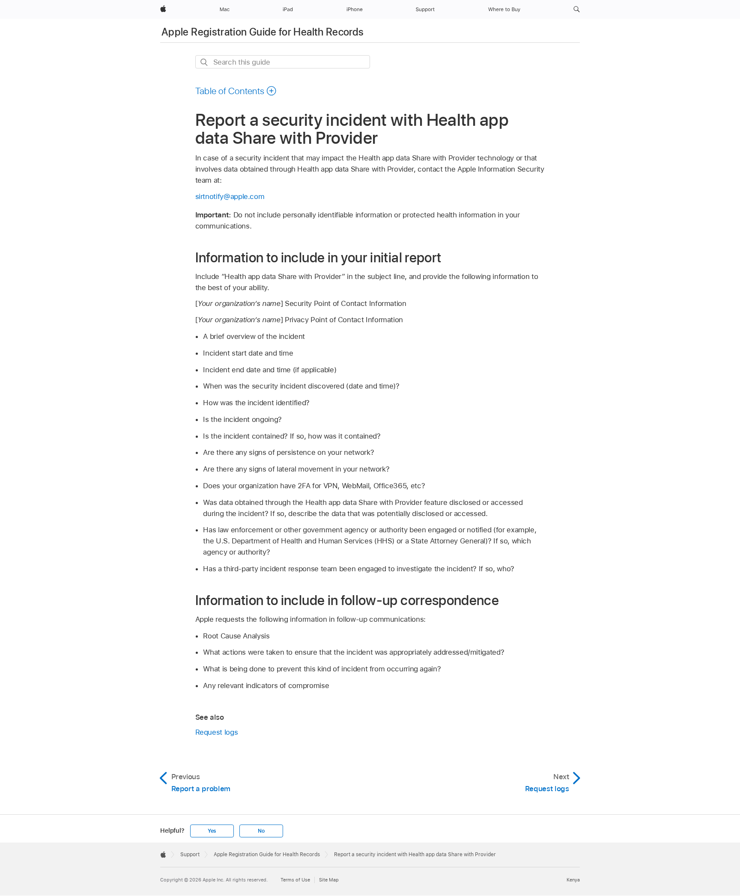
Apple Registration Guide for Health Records (262, 32)
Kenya (573, 880)
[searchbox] (282, 61)
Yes (212, 831)
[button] (576, 9)
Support (190, 854)
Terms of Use (295, 880)
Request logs (216, 732)
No (261, 831)
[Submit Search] (204, 62)
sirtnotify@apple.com (230, 196)
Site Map (329, 880)
